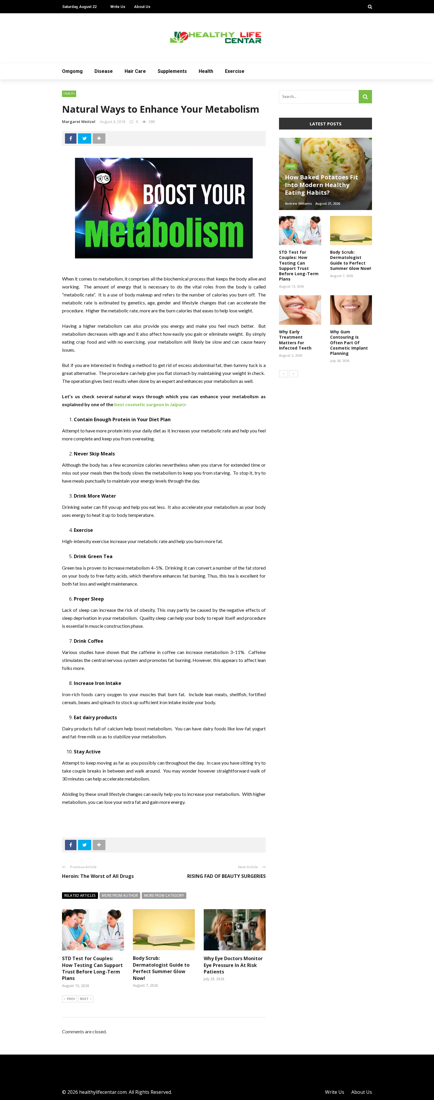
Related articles (80, 895)
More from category (164, 895)
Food (290, 166)
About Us (142, 6)
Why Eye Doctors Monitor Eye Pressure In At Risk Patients (233, 965)
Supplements (172, 71)
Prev (71, 998)
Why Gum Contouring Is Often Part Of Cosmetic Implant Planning (349, 342)
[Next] (293, 373)
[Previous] (283, 373)
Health (206, 71)
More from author (120, 895)
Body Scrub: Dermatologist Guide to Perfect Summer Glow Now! (161, 968)
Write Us (117, 6)
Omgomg (72, 71)
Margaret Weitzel (78, 121)
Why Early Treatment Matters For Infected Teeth (295, 340)
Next (84, 998)
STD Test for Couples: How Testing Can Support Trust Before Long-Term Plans (92, 968)
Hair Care (135, 71)
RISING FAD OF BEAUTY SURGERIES (226, 876)
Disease (103, 71)
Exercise (234, 71)
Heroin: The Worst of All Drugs (98, 876)
